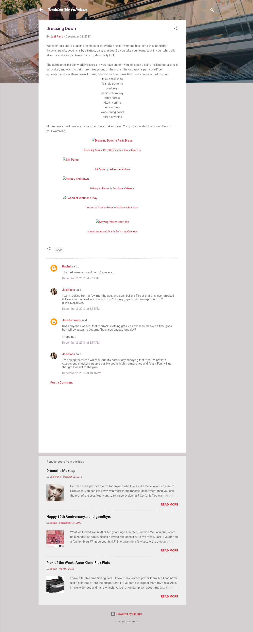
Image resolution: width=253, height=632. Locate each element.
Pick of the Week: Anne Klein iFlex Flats (78, 563)
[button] (175, 29)
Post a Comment (61, 382)
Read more (169, 504)
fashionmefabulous (130, 150)
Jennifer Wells (71, 320)
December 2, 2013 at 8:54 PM (81, 342)
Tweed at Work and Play (100, 207)
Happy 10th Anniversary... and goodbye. (78, 517)
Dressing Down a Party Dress (100, 150)
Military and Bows (100, 188)
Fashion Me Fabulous (67, 9)
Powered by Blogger (129, 614)
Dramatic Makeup (60, 471)
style (59, 250)
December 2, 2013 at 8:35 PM (81, 308)
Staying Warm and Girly (99, 231)
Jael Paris (68, 290)
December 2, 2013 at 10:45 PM (81, 373)
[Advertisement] (201, 79)
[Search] (212, 11)
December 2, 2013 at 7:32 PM (81, 278)
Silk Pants (99, 169)
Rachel (66, 266)
